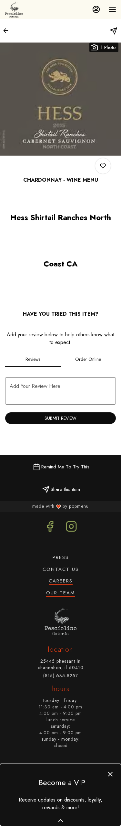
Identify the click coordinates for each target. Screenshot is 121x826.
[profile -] (96, 9)
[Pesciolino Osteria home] (15, 10)
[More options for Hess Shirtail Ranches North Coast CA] (103, 166)
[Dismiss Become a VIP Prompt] (110, 774)
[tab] (33, 359)
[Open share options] (113, 30)
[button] (7, 30)
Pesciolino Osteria (60, 621)
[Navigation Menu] (112, 9)
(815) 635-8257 (60, 675)
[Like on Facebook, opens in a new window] (50, 528)
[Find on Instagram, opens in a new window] (71, 528)
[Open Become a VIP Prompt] (61, 820)
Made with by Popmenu (46, 506)
